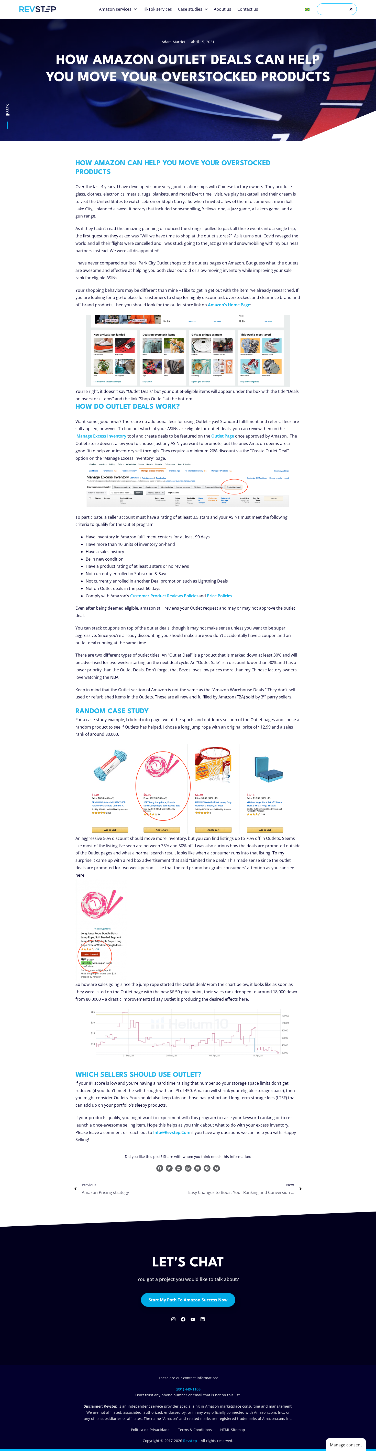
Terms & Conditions (195, 1429)
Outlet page (222, 436)
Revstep (190, 1440)
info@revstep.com (171, 1132)
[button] (159, 1168)
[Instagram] (173, 1319)
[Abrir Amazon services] (135, 9)
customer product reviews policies (164, 596)
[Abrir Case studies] (206, 9)
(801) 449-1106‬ (188, 1389)
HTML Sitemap (232, 1429)
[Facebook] (183, 1319)
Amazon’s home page (229, 305)
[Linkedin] (202, 1319)
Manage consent (346, 1445)
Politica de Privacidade (150, 1429)
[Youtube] (193, 1319)
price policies (219, 596)
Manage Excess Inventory (101, 436)
